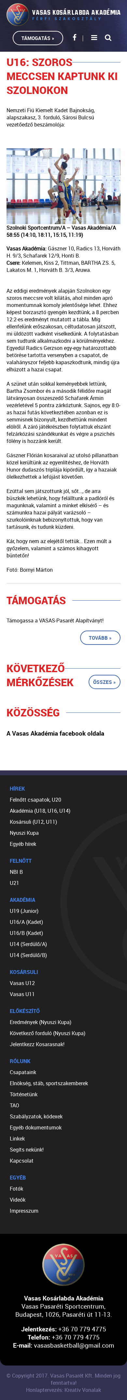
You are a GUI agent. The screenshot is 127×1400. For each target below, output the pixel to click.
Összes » (104, 682)
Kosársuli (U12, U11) (33, 821)
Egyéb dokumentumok (36, 1127)
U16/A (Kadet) (26, 922)
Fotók (16, 1188)
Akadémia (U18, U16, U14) (40, 810)
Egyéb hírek (23, 843)
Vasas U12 (22, 983)
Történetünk (23, 1094)
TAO (14, 1105)
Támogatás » (37, 38)
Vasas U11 (22, 994)
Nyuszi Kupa (24, 832)
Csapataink (23, 1072)
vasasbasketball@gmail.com (74, 1345)
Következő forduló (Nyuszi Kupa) (47, 1033)
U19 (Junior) (24, 910)
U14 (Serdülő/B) (28, 955)
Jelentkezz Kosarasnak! (37, 1044)
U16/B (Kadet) (26, 933)
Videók (17, 1199)
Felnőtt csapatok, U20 (35, 799)
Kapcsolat (22, 1160)
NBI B (16, 871)
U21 (14, 883)
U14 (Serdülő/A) (28, 944)
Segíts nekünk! (27, 1149)
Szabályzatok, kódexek (36, 1116)
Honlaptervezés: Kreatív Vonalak (63, 1389)
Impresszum (24, 1210)
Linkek (17, 1138)
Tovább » (100, 637)
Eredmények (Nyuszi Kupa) (40, 1022)
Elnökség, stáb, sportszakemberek (49, 1083)
